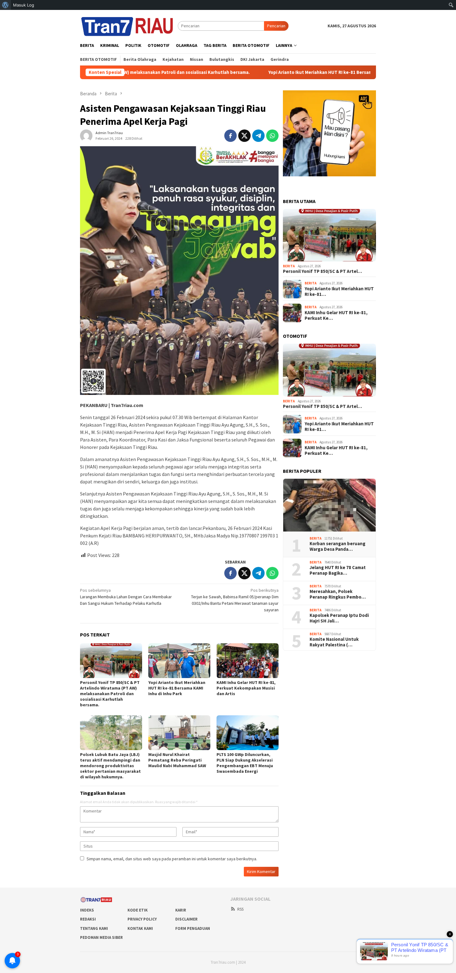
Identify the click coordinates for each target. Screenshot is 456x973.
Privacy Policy (142, 919)
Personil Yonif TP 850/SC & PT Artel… (322, 271)
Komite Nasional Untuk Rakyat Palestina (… (334, 642)
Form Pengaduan (192, 928)
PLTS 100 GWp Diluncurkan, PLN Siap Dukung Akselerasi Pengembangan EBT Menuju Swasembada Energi (245, 763)
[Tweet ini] (244, 135)
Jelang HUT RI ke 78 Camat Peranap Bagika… (338, 570)
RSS (240, 909)
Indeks (87, 910)
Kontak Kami (140, 928)
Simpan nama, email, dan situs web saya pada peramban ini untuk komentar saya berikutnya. (172, 859)
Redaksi (88, 919)
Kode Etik (137, 910)
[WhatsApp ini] (272, 135)
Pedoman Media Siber (101, 937)
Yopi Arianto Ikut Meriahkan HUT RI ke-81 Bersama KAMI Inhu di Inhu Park (298, 72)
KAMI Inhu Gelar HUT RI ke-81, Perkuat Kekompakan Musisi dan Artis (246, 688)
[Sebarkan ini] (230, 135)
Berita (289, 266)
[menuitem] (5, 5)
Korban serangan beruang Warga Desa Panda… (337, 546)
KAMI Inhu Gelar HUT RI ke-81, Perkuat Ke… (336, 315)
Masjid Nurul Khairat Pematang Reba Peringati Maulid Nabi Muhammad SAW (177, 760)
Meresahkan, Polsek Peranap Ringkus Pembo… (338, 594)
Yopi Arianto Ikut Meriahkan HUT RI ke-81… (339, 291)
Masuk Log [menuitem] (23, 4)
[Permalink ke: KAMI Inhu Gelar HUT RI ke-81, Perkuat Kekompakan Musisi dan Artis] (248, 660)
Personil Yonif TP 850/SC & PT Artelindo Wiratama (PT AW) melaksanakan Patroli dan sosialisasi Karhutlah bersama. (110, 694)
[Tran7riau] (129, 25)
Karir (180, 910)
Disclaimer (186, 919)
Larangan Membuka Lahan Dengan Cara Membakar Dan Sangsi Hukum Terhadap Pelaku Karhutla (126, 596)
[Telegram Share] (258, 135)
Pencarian (276, 26)
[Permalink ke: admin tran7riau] (86, 135)
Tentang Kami (94, 928)
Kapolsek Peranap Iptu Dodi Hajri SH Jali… (339, 618)
